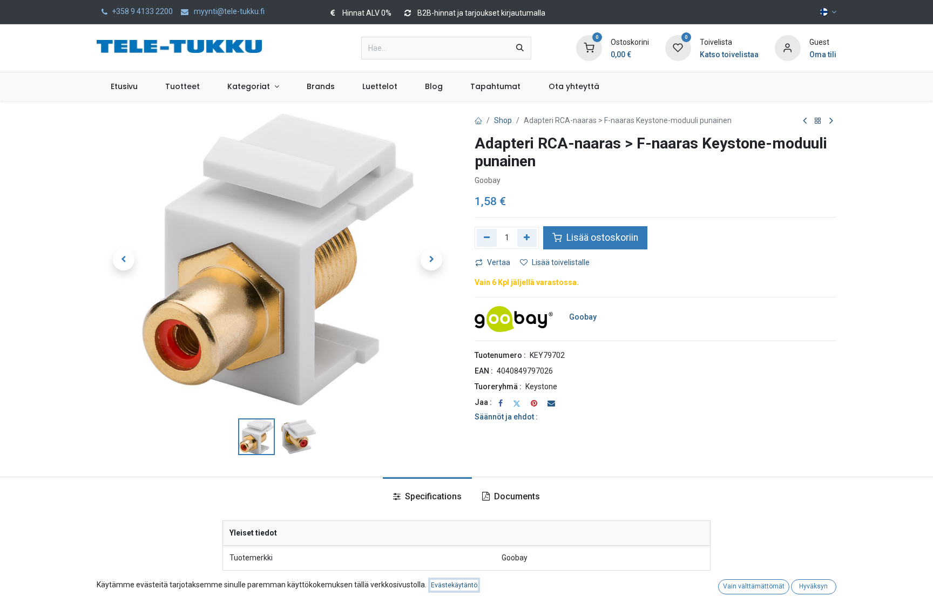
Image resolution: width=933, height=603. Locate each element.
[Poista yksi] (487, 237)
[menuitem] (124, 86)
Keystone (541, 386)
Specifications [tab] (432, 496)
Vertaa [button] (498, 262)
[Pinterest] (534, 403)
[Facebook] (500, 403)
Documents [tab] (516, 496)
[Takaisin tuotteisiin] (818, 121)
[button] (124, 259)
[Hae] (520, 48)
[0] (589, 47)
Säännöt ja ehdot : (506, 416)
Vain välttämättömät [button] (754, 586)
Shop (503, 120)
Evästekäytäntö (454, 585)
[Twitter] (516, 403)
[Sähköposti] (551, 403)
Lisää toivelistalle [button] (561, 262)
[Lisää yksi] (527, 237)
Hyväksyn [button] (813, 586)
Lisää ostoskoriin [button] (601, 237)
